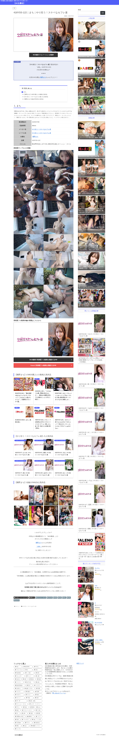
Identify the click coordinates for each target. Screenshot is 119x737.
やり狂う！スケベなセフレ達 (41, 129)
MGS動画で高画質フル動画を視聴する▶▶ (43, 360)
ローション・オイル (41, 597)
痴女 (60, 597)
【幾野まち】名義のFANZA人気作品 (33, 99)
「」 (39, 546)
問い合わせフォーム (58, 693)
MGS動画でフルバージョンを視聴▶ (43, 55)
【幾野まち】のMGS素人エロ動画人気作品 (35, 94)
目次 (25, 88)
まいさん (97, 568)
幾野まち (43, 77)
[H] (86, 610)
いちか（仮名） (99, 640)
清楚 (56, 597)
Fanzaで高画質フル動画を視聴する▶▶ (44, 365)
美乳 (69, 597)
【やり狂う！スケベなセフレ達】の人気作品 (36, 96)
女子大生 (50, 597)
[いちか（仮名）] (86, 647)
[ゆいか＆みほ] (86, 629)
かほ (96, 585)
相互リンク (80, 663)
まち (25, 92)
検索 (79, 10)
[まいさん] (86, 575)
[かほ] (86, 592)
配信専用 (17, 600)
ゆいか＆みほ (98, 622)
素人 (65, 597)
